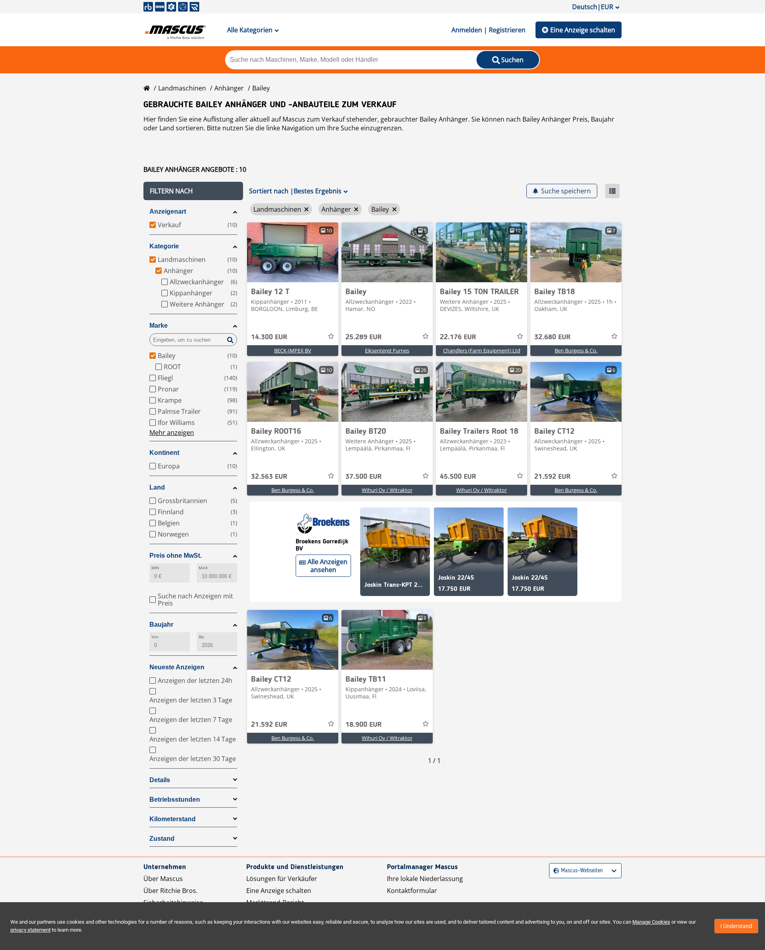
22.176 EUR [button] (458, 337)
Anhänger (229, 88)
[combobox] (554, 870)
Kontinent (164, 452)
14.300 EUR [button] (269, 337)
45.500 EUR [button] (458, 476)
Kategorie (164, 246)
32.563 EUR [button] (269, 476)
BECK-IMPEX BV (292, 350)
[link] (292, 252)
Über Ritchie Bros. (170, 890)
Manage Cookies (651, 922)
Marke (158, 325)
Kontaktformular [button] (412, 890)
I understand (736, 926)
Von (155, 637)
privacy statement (30, 930)
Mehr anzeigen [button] (171, 432)
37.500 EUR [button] (363, 476)
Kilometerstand (172, 819)
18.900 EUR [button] (363, 724)
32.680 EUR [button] (552, 337)
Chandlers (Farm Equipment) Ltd (481, 350)
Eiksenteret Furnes (387, 350)
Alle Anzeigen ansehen (327, 565)
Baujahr (161, 624)
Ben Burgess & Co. (576, 350)
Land (157, 487)
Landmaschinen (182, 88)
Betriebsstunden (174, 799)
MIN (155, 568)
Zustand (162, 838)
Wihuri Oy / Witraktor (387, 490)
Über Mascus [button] (163, 878)
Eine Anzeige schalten (582, 30)
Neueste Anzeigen (176, 667)
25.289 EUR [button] (363, 337)
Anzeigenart (167, 211)
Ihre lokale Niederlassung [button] (425, 878)
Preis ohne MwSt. (175, 555)
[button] (193, 191)
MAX (203, 568)
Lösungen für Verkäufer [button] (281, 878)
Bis (201, 637)
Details (159, 780)
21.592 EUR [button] (552, 476)
